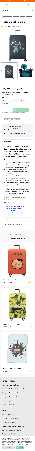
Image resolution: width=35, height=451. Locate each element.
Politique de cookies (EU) (9, 434)
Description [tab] (7, 141)
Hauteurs (5, 97)
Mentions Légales (7, 401)
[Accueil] (1, 16)
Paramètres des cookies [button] (8, 447)
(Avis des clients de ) (14, 26)
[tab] (17, 235)
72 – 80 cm (6, 104)
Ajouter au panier (20, 110)
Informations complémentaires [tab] (13, 224)
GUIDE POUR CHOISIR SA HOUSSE (13, 112)
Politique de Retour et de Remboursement (14, 393)
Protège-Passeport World (12, 368)
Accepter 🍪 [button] (20, 447)
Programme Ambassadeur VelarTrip (13, 426)
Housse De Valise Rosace (13, 208)
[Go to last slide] (2, 46)
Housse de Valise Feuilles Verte (15, 213)
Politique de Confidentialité (10, 397)
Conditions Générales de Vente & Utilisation (15, 389)
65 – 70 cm (24, 100)
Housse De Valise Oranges (12, 280)
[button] (9, 70)
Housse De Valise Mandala (14, 211)
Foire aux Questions (8, 405)
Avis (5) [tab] (6, 220)
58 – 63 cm (15, 100)
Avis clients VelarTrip (8, 422)
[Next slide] (33, 46)
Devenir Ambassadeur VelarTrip (11, 430)
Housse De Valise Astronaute (15, 206)
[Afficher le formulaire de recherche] (32, 10)
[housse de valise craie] (17, 45)
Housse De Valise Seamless (12, 324)
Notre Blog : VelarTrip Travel (10, 385)
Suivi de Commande (8, 414)
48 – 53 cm (6, 100)
